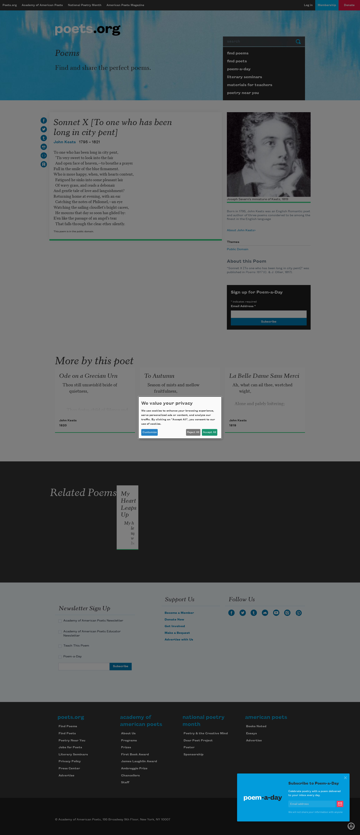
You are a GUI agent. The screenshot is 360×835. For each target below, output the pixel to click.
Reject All (193, 432)
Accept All (209, 432)
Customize (149, 432)
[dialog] (180, 417)
